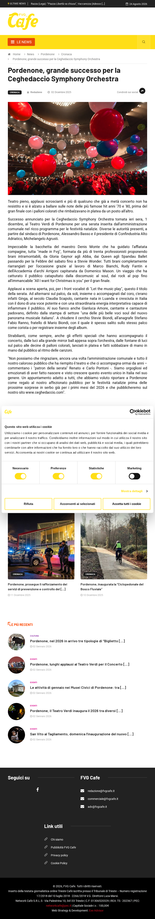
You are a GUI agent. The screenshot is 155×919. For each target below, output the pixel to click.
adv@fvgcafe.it (97, 806)
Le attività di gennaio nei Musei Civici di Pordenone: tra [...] (78, 687)
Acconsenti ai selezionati (77, 504)
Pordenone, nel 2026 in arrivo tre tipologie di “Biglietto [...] (77, 641)
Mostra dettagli (132, 491)
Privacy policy (59, 855)
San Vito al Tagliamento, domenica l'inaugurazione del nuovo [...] (81, 734)
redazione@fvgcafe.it (101, 791)
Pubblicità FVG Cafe (63, 847)
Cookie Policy (59, 863)
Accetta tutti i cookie (126, 504)
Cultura (34, 636)
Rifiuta (28, 504)
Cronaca (15, 92)
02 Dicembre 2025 (61, 92)
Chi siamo (57, 839)
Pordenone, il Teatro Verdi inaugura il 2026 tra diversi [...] (76, 710)
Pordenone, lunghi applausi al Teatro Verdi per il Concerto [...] (79, 664)
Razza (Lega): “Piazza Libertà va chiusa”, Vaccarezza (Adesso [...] (68, 3)
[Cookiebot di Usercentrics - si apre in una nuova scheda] (132, 412)
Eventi (33, 659)
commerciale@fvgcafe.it (102, 798)
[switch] (58, 476)
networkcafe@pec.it (58, 905)
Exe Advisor (96, 910)
